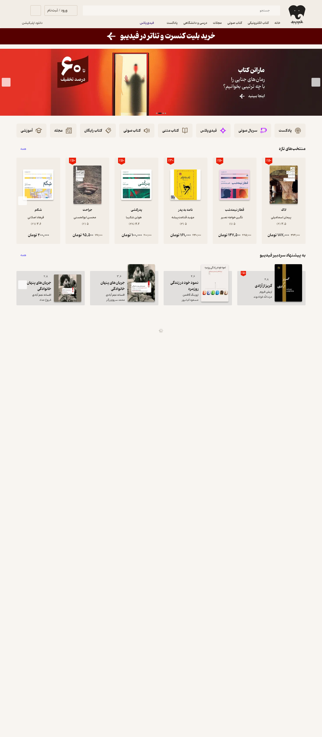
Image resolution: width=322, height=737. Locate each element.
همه (23, 148)
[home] (296, 14)
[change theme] (21, 10)
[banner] (161, 36)
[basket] (35, 10)
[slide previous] (315, 82)
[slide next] (6, 82)
